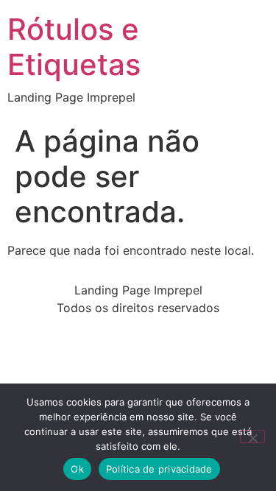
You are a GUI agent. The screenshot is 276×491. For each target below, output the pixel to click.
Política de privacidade (159, 469)
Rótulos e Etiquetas (74, 46)
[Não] (252, 436)
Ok (77, 469)
